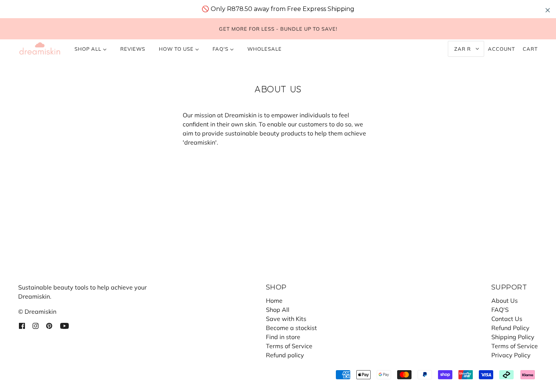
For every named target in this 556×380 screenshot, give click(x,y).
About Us (504, 300)
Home (274, 300)
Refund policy (285, 355)
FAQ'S (500, 309)
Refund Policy (510, 328)
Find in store (283, 337)
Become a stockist (291, 328)
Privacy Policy (511, 355)
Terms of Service (289, 346)
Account (501, 49)
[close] (547, 10)
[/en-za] (39, 48)
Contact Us (506, 318)
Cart (530, 49)
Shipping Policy (512, 337)
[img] (22, 325)
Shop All (277, 309)
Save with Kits (286, 318)
